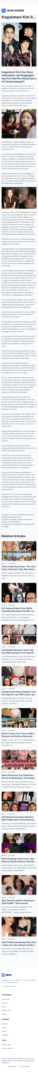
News (3, 1007)
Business (5, 1003)
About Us (5, 1024)
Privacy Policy (6, 1045)
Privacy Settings (24, 1066)
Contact (4, 1027)
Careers (4, 1031)
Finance (4, 1014)
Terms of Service (7, 1048)
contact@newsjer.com (9, 986)
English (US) (12, 1066)
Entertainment (6, 1010)
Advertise (5, 1035)
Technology (5, 999)
